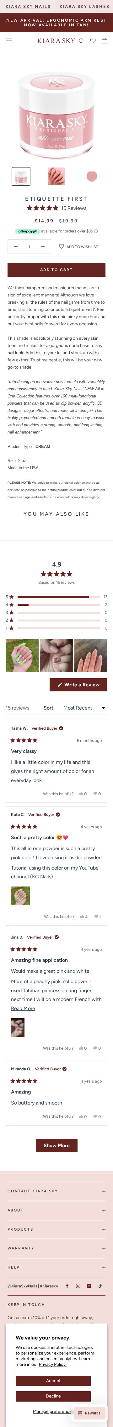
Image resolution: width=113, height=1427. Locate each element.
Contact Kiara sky (33, 1191)
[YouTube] (89, 1286)
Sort (49, 708)
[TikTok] (100, 1286)
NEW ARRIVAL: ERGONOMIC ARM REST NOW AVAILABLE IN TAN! (56, 23)
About (16, 1210)
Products (20, 1229)
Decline (53, 1396)
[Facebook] (67, 1286)
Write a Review (85, 686)
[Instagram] (78, 1286)
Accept (53, 1380)
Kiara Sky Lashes (85, 6)
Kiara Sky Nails (28, 6)
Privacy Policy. (53, 1364)
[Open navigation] (9, 41)
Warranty (21, 1248)
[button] (56, 208)
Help (14, 1267)
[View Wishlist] (93, 41)
